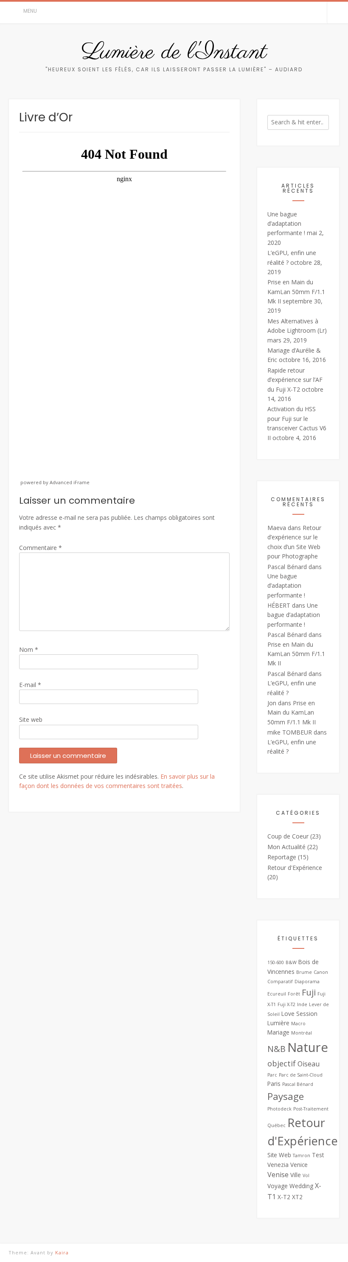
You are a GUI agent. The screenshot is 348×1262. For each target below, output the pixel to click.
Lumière (278, 1023)
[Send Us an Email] (307, 13)
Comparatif (280, 981)
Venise (278, 1174)
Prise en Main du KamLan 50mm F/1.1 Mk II (296, 291)
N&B (276, 1048)
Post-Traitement (310, 1109)
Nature (307, 1047)
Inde (302, 1004)
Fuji (309, 992)
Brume (304, 972)
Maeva (276, 528)
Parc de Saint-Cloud (301, 1075)
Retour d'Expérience (294, 868)
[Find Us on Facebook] (318, 13)
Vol (306, 1175)
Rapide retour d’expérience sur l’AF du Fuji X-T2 (295, 379)
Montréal (301, 1033)
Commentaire (40, 548)
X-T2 (284, 1197)
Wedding (301, 1186)
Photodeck (279, 1109)
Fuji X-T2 (286, 1004)
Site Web (279, 1155)
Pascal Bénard (287, 567)
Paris (274, 1084)
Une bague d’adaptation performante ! (286, 223)
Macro (298, 1023)
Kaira (62, 1252)
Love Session (299, 1014)
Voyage (277, 1186)
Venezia (278, 1165)
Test (318, 1155)
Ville (295, 1175)
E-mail (30, 685)
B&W (291, 962)
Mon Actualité (286, 847)
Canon (321, 972)
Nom (28, 649)
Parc (272, 1075)
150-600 (275, 962)
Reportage (281, 857)
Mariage (278, 1032)
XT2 (297, 1197)
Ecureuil (276, 994)
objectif (281, 1063)
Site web (30, 719)
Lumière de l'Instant (174, 53)
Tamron (301, 1155)
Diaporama (307, 981)
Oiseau (308, 1063)
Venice (299, 1165)
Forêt (294, 994)
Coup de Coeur (288, 836)
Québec (276, 1125)
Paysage (285, 1096)
